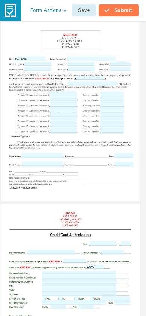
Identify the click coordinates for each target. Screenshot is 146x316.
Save (84, 10)
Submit (123, 10)
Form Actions (45, 10)
